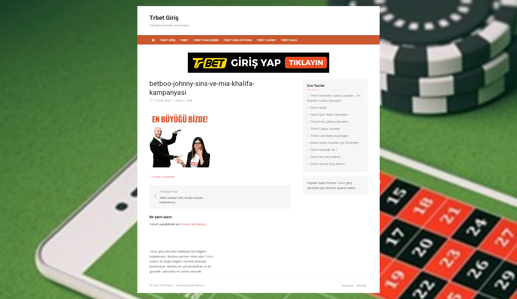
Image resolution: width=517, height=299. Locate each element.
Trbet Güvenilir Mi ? (323, 150)
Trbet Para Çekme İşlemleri (329, 121)
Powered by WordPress (190, 285)
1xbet (341, 183)
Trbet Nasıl (289, 40)
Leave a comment (163, 177)
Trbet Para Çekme (206, 40)
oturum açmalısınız (193, 224)
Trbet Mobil (318, 108)
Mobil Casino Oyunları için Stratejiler (334, 143)
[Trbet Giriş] (153, 39)
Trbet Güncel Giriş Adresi (327, 164)
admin (179, 100)
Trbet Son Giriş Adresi (325, 157)
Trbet (184, 40)
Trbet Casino (266, 40)
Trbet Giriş (164, 17)
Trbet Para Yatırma (237, 40)
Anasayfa (347, 285)
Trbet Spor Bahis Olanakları (329, 114)
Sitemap (361, 285)
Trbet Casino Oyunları (325, 129)
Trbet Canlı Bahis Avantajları (329, 136)
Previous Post (181, 197)
